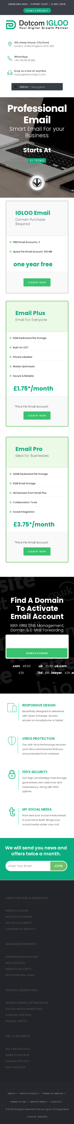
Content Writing (18, 1015)
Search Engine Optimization (27, 1003)
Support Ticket (39, 4)
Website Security (18, 969)
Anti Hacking (15, 1067)
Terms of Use (18, 1101)
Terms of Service (52, 1093)
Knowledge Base (17, 4)
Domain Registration (22, 957)
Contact (56, 1101)
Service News (38, 1101)
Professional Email (20, 975)
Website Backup (18, 1055)
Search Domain (37, 653)
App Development (19, 923)
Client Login (58, 4)
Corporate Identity (21, 929)
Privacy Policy (29, 1093)
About (11, 1093)
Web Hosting (15, 963)
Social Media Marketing (24, 1009)
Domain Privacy (18, 1061)
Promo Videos (16, 1021)
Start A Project (37, 10)
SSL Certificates (18, 1049)
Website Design (17, 911)
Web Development (19, 917)
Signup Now (37, 282)
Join (58, 866)
